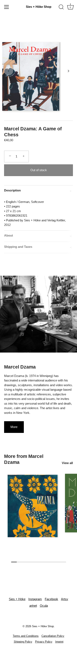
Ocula (44, 605)
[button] (8, 70)
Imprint (59, 641)
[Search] (61, 7)
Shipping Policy (23, 641)
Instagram (35, 599)
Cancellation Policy (52, 635)
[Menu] (6, 6)
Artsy (64, 599)
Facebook (51, 599)
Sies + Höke (17, 599)
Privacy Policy (43, 641)
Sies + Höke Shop (38, 6)
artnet (33, 605)
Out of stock (38, 170)
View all (67, 463)
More (13, 427)
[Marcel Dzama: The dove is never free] (32, 507)
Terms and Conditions (26, 635)
